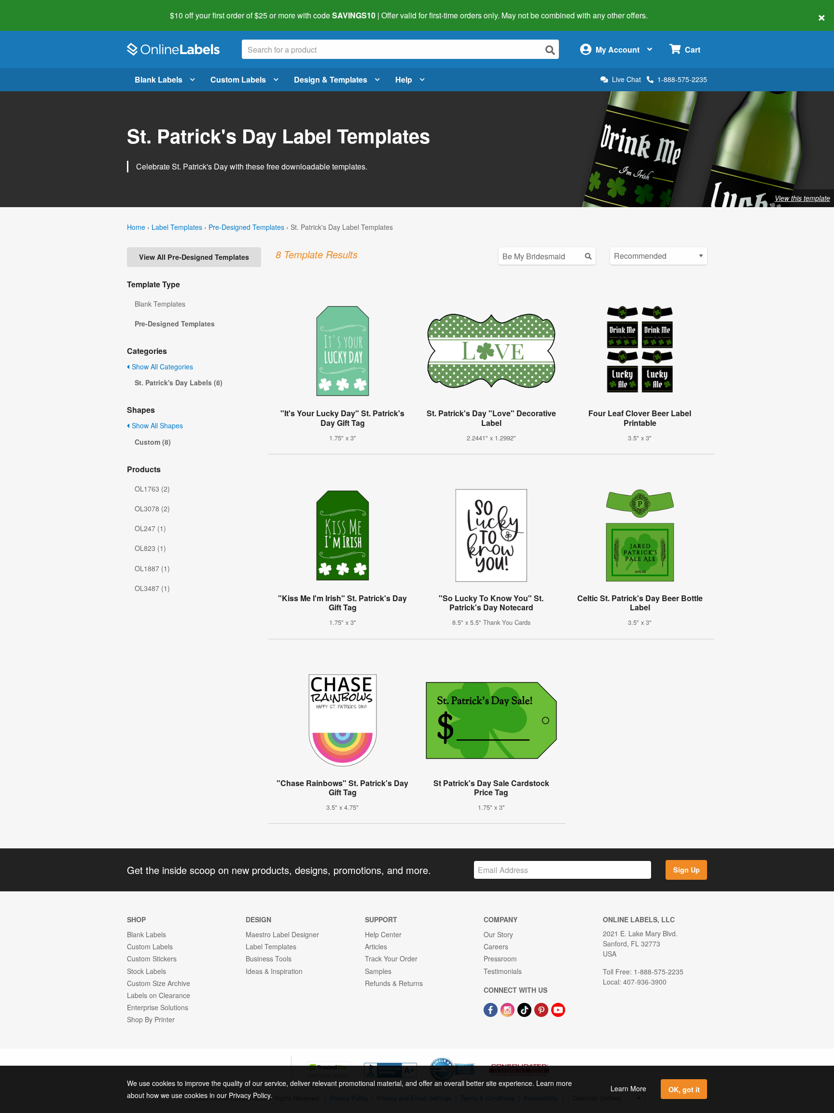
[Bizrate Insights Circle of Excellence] (471, 1058)
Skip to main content (35, 9)
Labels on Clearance (158, 995)
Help (403, 79)
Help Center (383, 934)
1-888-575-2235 (682, 79)
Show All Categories (161, 366)
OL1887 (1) (152, 568)
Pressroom (500, 958)
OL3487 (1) (152, 588)
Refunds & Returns (394, 983)
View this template (802, 198)
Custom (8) (153, 442)
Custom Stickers (152, 958)
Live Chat (626, 79)
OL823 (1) (150, 548)
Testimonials (503, 971)
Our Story (498, 934)
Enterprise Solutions (157, 1007)
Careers (496, 946)
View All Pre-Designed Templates (194, 257)
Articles (376, 946)
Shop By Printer (151, 1019)
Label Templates (177, 227)
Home (136, 227)
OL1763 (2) (152, 488)
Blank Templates (160, 304)
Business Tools (269, 958)
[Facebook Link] (492, 1009)
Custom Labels (238, 79)
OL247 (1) (150, 528)
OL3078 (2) (152, 508)
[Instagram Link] (508, 1009)
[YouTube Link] (558, 1009)
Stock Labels (146, 971)
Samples (378, 971)
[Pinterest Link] (542, 1009)
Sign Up (686, 869)
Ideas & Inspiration (274, 971)
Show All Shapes (156, 425)
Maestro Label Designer (282, 934)
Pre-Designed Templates (246, 227)
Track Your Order (391, 958)
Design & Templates (330, 79)
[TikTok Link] (525, 1009)
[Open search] (550, 50)
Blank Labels (158, 79)
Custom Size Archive (158, 983)
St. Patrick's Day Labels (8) (178, 382)
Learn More (628, 1088)
